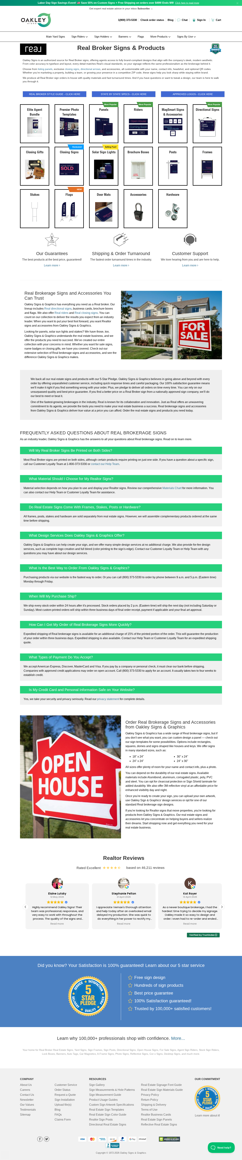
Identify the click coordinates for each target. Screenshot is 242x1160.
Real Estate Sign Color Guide (107, 1114)
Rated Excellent (89, 868)
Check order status (152, 19)
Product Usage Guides (103, 1099)
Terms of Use (149, 1109)
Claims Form (63, 1119)
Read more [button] (57, 923)
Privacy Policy (150, 1094)
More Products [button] (159, 36)
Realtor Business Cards (156, 1114)
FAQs (58, 1114)
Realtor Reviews (123, 858)
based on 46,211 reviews (145, 868)
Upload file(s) (63, 1104)
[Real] (43, 48)
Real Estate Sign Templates (106, 1109)
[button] (221, 907)
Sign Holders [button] (102, 36)
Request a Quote (65, 1094)
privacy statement (108, 699)
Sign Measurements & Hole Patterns (112, 1089)
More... (178, 1038)
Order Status (62, 1089)
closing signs (72, 69)
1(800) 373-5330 (127, 19)
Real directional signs (58, 308)
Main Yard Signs (55, 36)
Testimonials (28, 1109)
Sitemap (25, 1114)
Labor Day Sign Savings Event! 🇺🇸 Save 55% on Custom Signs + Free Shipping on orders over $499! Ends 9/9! (106, 2)
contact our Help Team (105, 463)
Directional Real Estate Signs (107, 1124)
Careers (25, 1089)
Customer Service (66, 1084)
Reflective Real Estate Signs (159, 1124)
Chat (184, 19)
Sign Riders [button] (78, 36)
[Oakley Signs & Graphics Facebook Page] (40, 1139)
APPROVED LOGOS (193, 94)
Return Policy (149, 1099)
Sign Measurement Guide (105, 1094)
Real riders (61, 312)
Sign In (201, 19)
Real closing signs (86, 312)
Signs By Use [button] (185, 36)
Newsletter (26, 1099)
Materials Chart (172, 488)
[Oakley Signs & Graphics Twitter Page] (47, 1139)
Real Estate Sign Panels (156, 1119)
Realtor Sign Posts (101, 1119)
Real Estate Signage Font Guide (161, 1084)
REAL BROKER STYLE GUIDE (54, 94)
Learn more (51, 265)
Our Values (27, 1104)
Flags (141, 36)
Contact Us (27, 1094)
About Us (26, 1084)
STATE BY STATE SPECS (124, 94)
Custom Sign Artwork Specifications (111, 1104)
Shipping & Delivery (153, 1104)
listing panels (45, 69)
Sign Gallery (97, 1084)
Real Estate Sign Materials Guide (162, 1089)
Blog (170, 19)
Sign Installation (65, 1099)
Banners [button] (124, 36)
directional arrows (90, 69)
